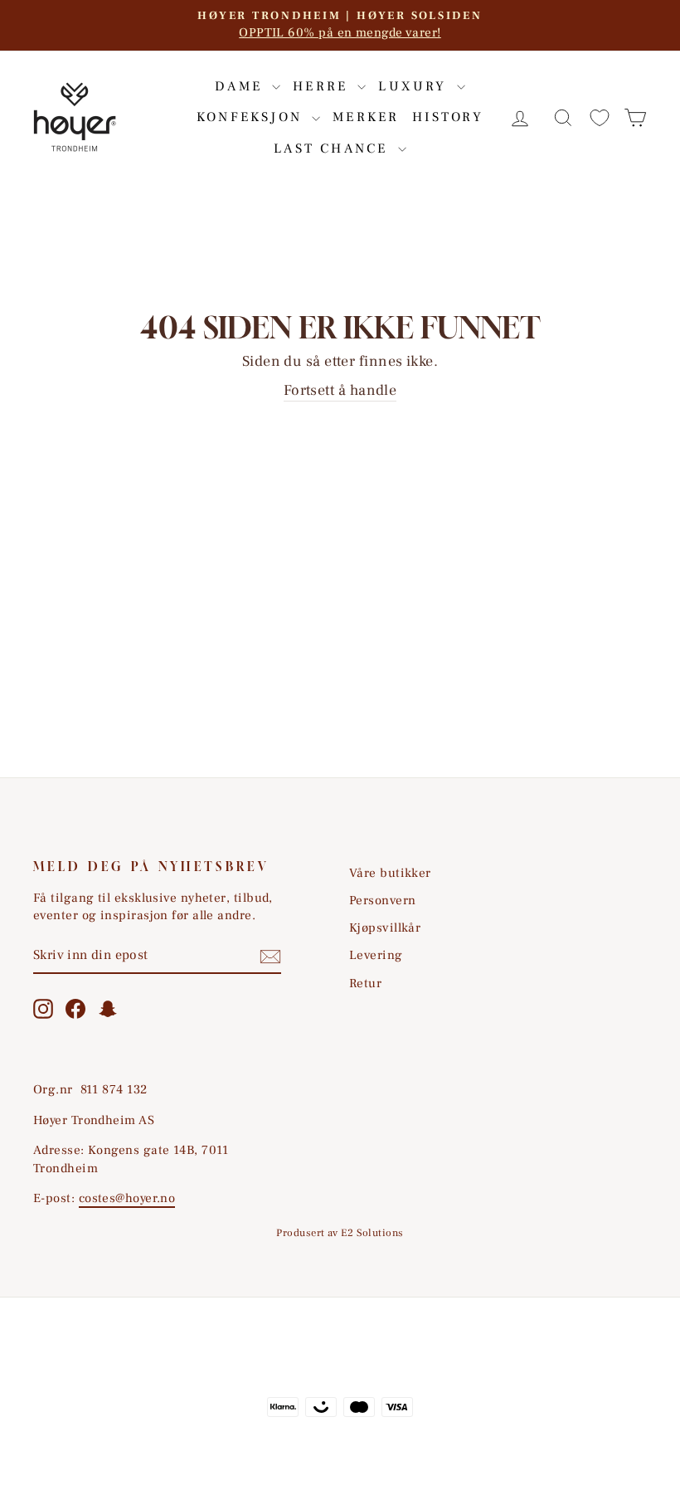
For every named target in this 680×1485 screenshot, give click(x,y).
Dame (241, 86)
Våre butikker (390, 872)
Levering (376, 955)
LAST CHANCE (333, 148)
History (447, 117)
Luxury (415, 86)
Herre (323, 86)
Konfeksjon (252, 117)
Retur (365, 983)
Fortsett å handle (340, 390)
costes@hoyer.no (127, 1198)
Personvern (382, 900)
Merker (366, 117)
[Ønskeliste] (599, 117)
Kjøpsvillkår (384, 927)
